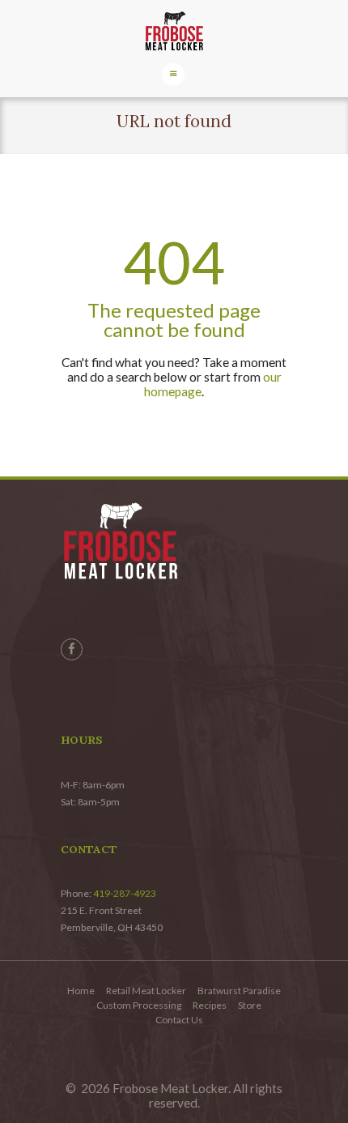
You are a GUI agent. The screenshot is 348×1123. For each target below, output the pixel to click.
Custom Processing (138, 1005)
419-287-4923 (124, 893)
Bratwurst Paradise (239, 990)
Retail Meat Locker (146, 990)
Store (249, 1005)
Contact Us (179, 1020)
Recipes (210, 1005)
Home (81, 990)
